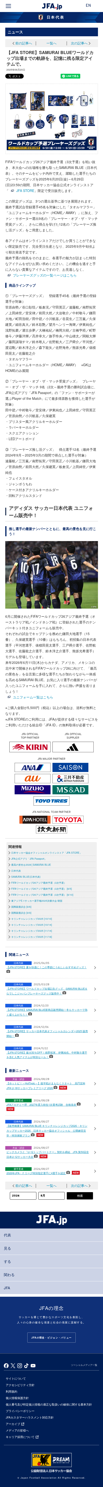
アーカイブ (13, 1424)
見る (7, 1248)
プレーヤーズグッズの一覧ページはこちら (45, 275)
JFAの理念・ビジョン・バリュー (51, 1337)
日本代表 (16, 870)
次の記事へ (79, 43)
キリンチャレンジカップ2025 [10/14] (31, 924)
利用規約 (11, 1391)
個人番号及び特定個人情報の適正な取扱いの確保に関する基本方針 (49, 1404)
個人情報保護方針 (17, 1398)
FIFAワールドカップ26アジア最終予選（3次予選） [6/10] (42, 894)
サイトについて (16, 1378)
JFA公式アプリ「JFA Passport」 (29, 858)
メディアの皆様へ (17, 1430)
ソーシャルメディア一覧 (84, 1365)
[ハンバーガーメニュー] (8, 6)
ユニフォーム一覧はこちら (33, 697)
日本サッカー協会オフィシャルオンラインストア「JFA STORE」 (46, 852)
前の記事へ (23, 43)
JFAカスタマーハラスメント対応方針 (30, 1417)
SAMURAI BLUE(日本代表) (25, 876)
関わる (9, 1274)
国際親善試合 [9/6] (21, 906)
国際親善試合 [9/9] (21, 912)
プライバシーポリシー (20, 1411)
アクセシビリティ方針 (20, 1385)
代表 (7, 1234)
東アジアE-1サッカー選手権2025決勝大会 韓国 (36, 900)
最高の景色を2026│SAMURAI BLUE (31, 864)
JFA (7, 1287)
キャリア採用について (20, 1437)
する (7, 1261)
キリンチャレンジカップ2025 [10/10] (31, 918)
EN (88, 5)
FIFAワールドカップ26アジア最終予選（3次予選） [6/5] (41, 888)
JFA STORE (25, 190)
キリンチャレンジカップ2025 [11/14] (31, 930)
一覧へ (51, 43)
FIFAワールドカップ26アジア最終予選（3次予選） (38, 882)
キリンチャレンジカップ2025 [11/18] (31, 936)
